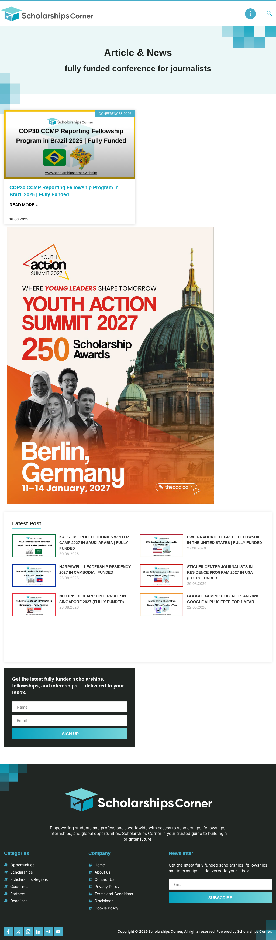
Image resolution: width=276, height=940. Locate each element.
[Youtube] (58, 931)
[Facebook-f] (8, 931)
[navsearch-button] (269, 13)
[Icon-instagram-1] (28, 931)
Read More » (23, 205)
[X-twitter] (18, 931)
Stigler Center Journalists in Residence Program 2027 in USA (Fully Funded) (220, 572)
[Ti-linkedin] (38, 931)
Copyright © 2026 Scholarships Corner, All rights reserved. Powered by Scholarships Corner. (195, 931)
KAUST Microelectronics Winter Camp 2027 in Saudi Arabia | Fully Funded (94, 542)
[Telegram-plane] (48, 931)
